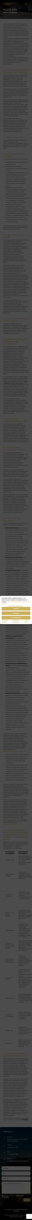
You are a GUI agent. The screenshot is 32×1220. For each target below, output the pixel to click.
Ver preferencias (16, 618)
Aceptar (16, 609)
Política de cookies (5, 621)
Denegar (16, 613)
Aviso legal (26, 621)
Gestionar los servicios (15, 606)
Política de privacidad (15, 621)
